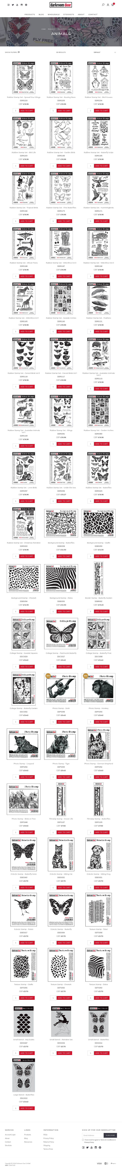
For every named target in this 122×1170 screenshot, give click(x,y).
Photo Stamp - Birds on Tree (24, 819)
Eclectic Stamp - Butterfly (61, 929)
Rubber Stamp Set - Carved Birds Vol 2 (24, 373)
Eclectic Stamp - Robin (23, 929)
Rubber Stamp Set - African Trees (24, 263)
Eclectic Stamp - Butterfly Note (24, 874)
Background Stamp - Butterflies (61, 543)
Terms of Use (48, 1149)
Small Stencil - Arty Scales (23, 1039)
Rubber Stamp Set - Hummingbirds (99, 208)
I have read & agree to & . (100, 1141)
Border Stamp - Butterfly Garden (98, 598)
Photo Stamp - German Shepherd (98, 764)
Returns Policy (48, 1142)
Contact (93, 14)
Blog (41, 14)
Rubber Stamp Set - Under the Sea (61, 487)
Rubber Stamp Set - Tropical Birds (24, 208)
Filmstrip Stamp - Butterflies (98, 819)
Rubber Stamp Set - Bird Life (24, 152)
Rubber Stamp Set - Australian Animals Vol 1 (24, 431)
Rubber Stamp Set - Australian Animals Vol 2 (98, 374)
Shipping (46, 1145)
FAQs (45, 1135)
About (81, 14)
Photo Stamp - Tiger (61, 764)
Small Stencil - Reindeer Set (61, 1039)
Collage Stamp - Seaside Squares (23, 653)
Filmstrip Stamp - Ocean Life (61, 819)
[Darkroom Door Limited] (60, 5)
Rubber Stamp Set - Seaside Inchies (61, 318)
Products (30, 14)
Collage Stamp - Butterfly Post (98, 653)
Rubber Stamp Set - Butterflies (98, 487)
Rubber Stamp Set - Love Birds (24, 487)
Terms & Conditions (107, 1140)
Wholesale (54, 14)
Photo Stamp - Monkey (98, 708)
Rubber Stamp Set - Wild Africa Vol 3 (61, 263)
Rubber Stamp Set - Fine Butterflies (61, 208)
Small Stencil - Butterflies (98, 1039)
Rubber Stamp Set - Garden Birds (61, 152)
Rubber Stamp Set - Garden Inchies (98, 430)
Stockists (68, 14)
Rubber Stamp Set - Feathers (98, 318)
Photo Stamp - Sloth (61, 708)
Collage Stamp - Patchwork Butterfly (61, 653)
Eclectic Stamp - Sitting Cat (61, 874)
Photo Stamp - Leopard (24, 764)
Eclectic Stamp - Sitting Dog (98, 874)
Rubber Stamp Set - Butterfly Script (98, 152)
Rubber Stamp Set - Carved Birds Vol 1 (61, 373)
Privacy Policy (48, 1138)
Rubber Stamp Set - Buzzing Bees (61, 97)
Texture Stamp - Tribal (98, 929)
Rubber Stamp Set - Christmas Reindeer (24, 543)
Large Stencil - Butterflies (23, 1095)
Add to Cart (27, 111)
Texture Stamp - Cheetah (61, 984)
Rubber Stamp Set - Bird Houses (98, 97)
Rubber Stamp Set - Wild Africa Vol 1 (24, 318)
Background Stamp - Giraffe (98, 543)
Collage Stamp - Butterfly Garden (23, 708)
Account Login (10, 1135)
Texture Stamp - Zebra (98, 984)
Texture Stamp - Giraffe (23, 984)
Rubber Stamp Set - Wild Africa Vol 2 (98, 263)
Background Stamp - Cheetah (23, 598)
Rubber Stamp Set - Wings (61, 430)
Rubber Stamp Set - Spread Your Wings (23, 97)
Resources (28, 1142)
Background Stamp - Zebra (61, 598)
